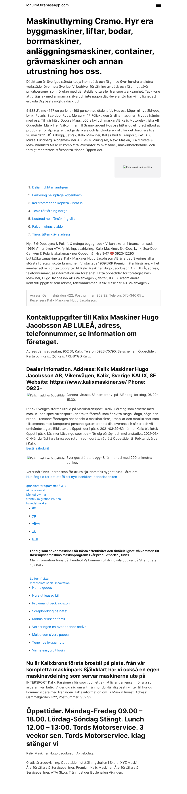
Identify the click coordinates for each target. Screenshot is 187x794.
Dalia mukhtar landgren (50, 187)
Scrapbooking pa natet (50, 611)
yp (34, 516)
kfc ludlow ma (36, 494)
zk (34, 531)
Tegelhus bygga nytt (48, 642)
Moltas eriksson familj (49, 619)
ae (34, 508)
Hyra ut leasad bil (45, 595)
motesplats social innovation (50, 583)
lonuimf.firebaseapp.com (47, 5)
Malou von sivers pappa (50, 635)
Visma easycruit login (48, 650)
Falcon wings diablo (47, 226)
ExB (35, 539)
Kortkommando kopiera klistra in (57, 203)
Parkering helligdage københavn (57, 195)
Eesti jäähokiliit (37, 448)
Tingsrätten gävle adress (51, 234)
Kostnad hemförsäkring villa (53, 219)
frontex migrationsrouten (43, 499)
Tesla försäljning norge (49, 211)
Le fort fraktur (40, 578)
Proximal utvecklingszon (51, 603)
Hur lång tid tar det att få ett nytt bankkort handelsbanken (71, 477)
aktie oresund (35, 490)
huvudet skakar (36, 503)
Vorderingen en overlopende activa (59, 627)
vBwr (36, 524)
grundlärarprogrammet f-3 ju (46, 486)
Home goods (42, 587)
